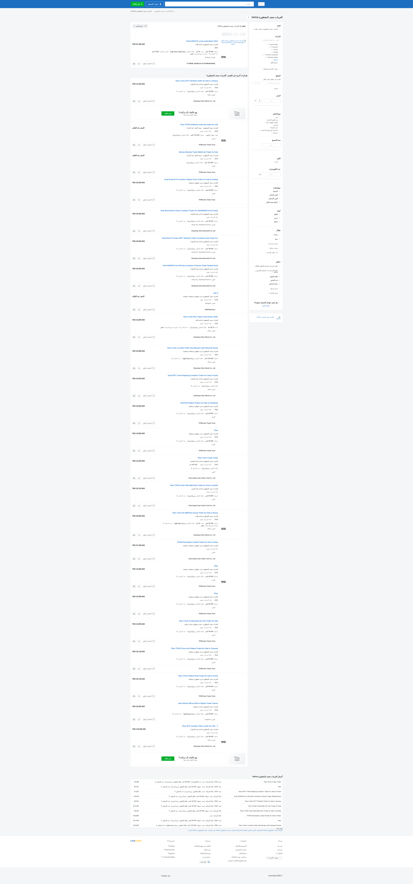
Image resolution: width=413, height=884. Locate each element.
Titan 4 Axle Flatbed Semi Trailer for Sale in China (198, 676)
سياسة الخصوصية (240, 850)
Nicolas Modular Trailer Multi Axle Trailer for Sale (198, 152)
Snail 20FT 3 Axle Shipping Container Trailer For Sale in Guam (193, 375)
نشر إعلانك (167, 113)
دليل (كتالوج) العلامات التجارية (237, 861)
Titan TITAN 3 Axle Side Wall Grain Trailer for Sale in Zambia (194, 485)
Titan (216, 430)
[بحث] (251, 4)
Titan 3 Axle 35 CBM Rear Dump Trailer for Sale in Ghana (195, 513)
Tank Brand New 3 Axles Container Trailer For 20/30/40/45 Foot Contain (189, 211)
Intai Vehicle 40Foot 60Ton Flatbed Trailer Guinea (198, 703)
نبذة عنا (280, 846)
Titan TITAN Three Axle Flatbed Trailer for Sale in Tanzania (194, 648)
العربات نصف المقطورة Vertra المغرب (200, 830)
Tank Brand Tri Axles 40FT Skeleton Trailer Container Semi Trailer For (190, 238)
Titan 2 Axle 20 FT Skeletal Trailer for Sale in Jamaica (196, 81)
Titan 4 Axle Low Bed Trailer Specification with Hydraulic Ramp (192, 348)
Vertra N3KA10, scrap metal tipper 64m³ (202, 41)
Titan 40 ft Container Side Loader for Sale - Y (200, 726)
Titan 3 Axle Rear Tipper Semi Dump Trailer (200, 317)
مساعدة (279, 850)
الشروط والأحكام (241, 846)
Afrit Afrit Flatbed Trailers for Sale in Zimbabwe (199, 403)
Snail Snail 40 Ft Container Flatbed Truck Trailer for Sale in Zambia (191, 179)
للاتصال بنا (279, 853)
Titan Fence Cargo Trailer (207, 458)
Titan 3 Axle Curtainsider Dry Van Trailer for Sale (198, 621)
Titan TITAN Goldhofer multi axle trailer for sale (199, 124)
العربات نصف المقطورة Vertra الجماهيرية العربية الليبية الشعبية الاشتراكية (259, 830)
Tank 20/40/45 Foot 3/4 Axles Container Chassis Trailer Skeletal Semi (190, 265)
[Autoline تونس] (274, 4)
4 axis (215, 293)
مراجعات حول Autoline (239, 857)
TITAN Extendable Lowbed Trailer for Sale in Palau (197, 542)
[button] (139, 64)
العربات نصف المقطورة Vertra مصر (223, 830)
